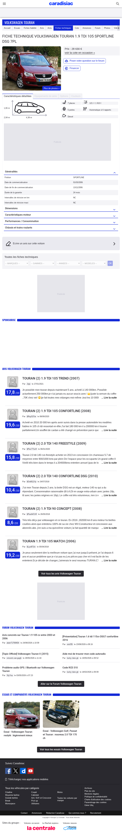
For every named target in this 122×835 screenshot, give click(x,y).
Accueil (7, 28)
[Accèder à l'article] (22, 714)
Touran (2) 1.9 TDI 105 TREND (51, 378)
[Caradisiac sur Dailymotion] (23, 771)
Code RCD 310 (70, 667)
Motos (60, 792)
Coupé (34, 792)
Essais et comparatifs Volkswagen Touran (26, 694)
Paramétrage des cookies (96, 802)
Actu (50, 28)
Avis (42, 28)
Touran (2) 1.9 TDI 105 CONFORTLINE (56, 411)
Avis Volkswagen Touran (16, 369)
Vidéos (117, 28)
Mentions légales (92, 794)
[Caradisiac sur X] (16, 771)
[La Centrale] (41, 831)
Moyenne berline (12, 795)
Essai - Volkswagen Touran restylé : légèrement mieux (18, 733)
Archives (88, 788)
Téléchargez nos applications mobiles (28, 779)
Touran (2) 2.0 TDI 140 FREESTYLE (54, 443)
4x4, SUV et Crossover (41, 798)
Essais (17, 28)
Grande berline (11, 798)
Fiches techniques (63, 28)
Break (7, 801)
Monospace (10, 803)
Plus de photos (52, 88)
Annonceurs (37, 813)
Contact (24, 813)
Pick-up (34, 801)
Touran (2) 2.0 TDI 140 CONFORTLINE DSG (60, 476)
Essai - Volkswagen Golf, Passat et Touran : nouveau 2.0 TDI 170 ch (60, 735)
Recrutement (95, 813)
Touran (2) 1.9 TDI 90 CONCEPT (52, 509)
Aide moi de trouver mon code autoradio (84, 653)
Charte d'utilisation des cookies (98, 799)
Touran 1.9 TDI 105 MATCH (49, 541)
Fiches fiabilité (30, 28)
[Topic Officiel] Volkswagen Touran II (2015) (25, 653)
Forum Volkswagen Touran (17, 627)
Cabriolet (35, 795)
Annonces (87, 28)
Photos (107, 28)
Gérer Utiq (89, 805)
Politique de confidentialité (96, 797)
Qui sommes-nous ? (77, 813)
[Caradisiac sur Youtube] (30, 771)
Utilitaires (35, 803)
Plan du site (90, 791)
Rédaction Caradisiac (55, 813)
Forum (97, 28)
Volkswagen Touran (19, 22)
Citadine (8, 792)
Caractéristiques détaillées (17, 96)
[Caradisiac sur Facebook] (8, 771)
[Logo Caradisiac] (61, 6)
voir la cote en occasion (80, 52)
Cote (77, 28)
